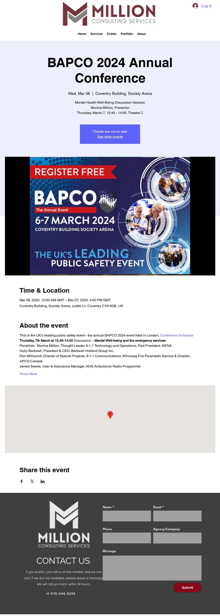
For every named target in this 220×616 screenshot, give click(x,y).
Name (107, 507)
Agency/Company (166, 529)
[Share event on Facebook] (22, 481)
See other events (110, 137)
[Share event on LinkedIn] (43, 481)
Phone (107, 529)
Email (157, 507)
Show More (28, 374)
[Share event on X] (32, 481)
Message (109, 551)
